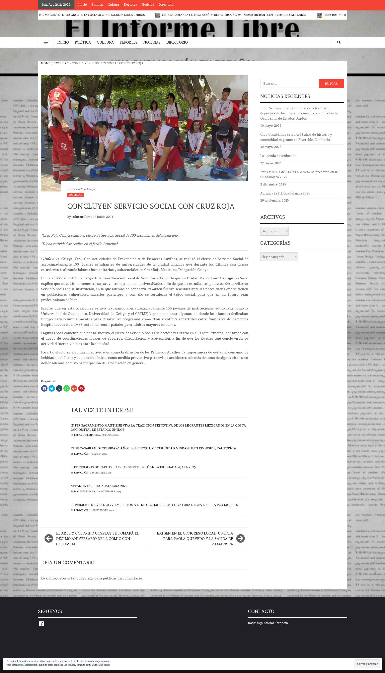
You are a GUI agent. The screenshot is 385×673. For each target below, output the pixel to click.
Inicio (82, 4)
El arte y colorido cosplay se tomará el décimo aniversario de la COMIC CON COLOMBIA (97, 538)
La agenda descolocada (278, 156)
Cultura (113, 4)
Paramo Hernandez (87, 435)
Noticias (148, 4)
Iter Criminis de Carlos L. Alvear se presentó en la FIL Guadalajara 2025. (133, 467)
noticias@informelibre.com (268, 623)
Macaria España (85, 491)
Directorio (166, 4)
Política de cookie (101, 664)
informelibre (81, 217)
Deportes (130, 4)
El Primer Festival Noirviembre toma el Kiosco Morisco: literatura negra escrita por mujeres (154, 505)
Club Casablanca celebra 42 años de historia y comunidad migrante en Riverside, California (196, 14)
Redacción (81, 453)
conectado (85, 578)
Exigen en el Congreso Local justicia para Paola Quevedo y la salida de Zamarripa (195, 538)
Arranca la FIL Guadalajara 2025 (99, 486)
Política (97, 4)
